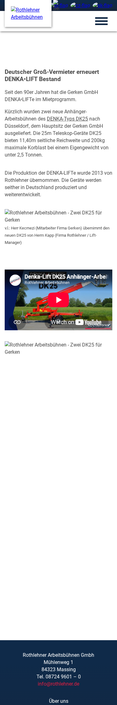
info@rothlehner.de (58, 684)
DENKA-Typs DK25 (67, 119)
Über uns (58, 701)
